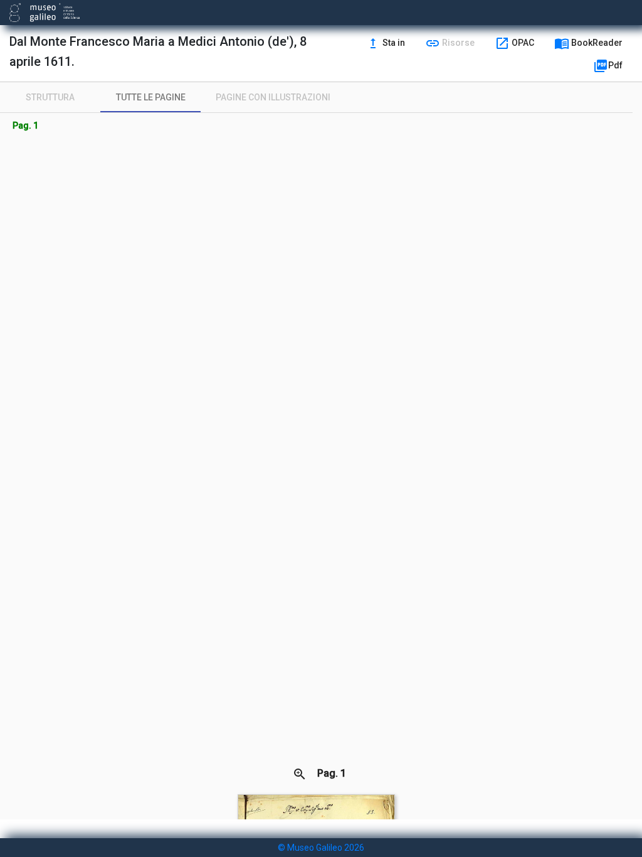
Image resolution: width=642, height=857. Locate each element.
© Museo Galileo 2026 (321, 848)
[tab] (50, 97)
